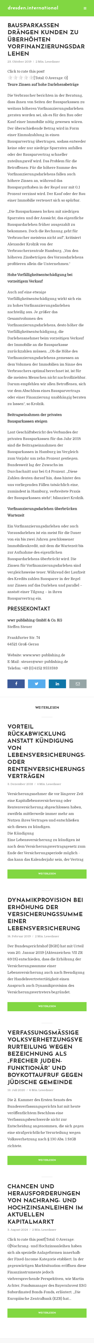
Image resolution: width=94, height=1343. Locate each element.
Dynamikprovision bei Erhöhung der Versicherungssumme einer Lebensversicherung (45, 915)
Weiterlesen (47, 874)
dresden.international (33, 8)
